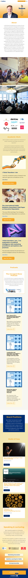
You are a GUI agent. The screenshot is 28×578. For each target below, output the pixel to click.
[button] (14, 554)
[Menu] (26, 1)
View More (4, 179)
